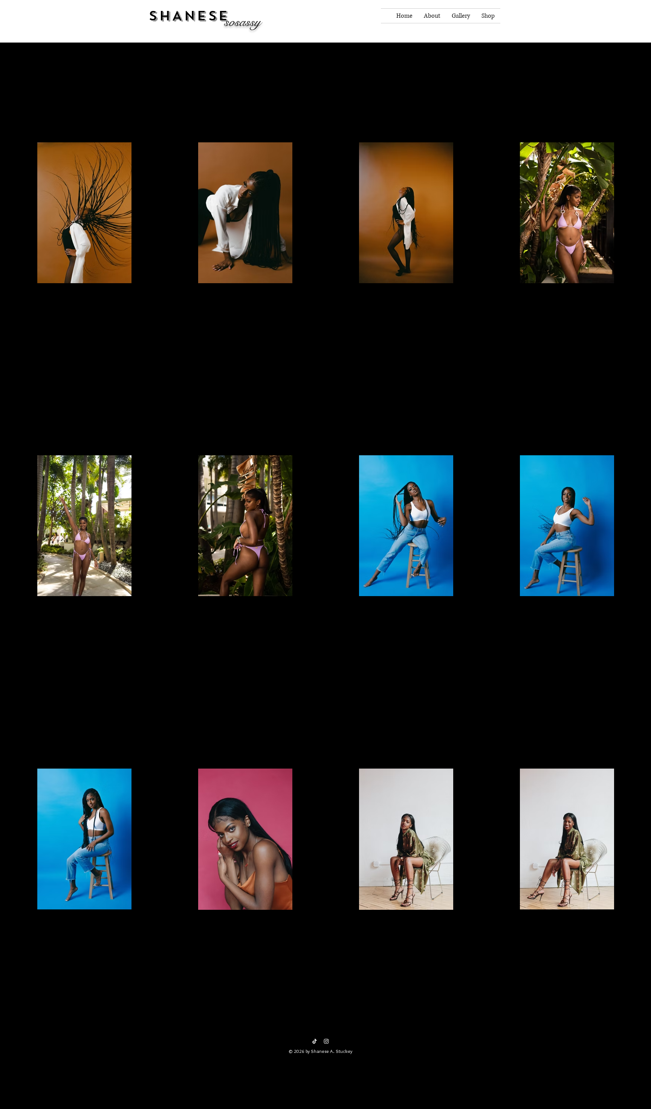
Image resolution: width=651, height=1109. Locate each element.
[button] (488, 28)
